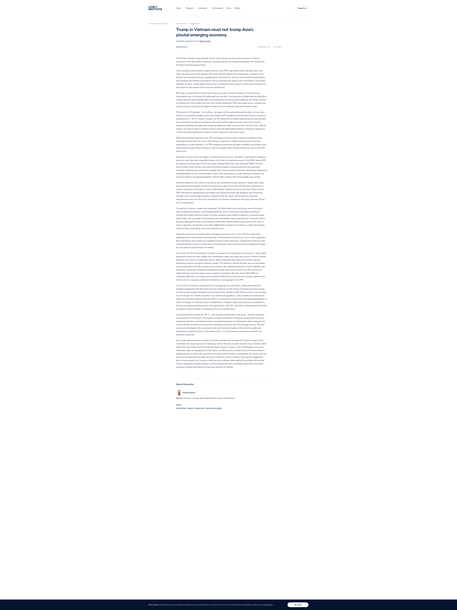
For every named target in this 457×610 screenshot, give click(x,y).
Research (189, 8)
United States (181, 408)
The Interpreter (217, 8)
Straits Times (205, 41)
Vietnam (190, 408)
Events (228, 8)
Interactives (202, 8)
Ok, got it (298, 605)
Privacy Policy (268, 605)
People (237, 8)
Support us (302, 8)
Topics (178, 8)
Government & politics (214, 408)
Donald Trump (199, 408)
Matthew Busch (182, 47)
